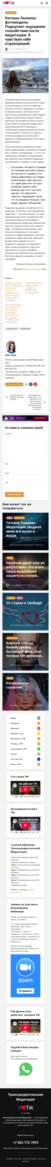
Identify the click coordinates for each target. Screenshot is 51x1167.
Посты (10, 558)
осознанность (11, 329)
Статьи (10, 678)
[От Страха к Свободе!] (25, 611)
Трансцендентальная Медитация (22, 545)
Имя (7, 464)
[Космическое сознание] (25, 692)
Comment (8, 434)
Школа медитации (32, 269)
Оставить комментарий (15, 52)
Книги (10, 518)
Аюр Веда (11, 598)
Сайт (7, 482)
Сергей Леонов (15, 585)
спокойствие (25, 329)
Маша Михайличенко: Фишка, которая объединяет (34, 285)
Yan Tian (11, 49)
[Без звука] (33, 796)
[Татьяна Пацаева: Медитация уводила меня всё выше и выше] (25, 531)
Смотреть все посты (14, 384)
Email (7, 473)
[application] (25, 789)
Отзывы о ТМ (10, 12)
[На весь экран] (38, 796)
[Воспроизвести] (16, 796)
